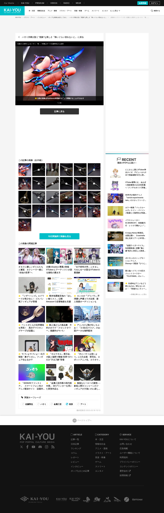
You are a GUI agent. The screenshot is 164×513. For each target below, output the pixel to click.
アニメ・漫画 (101, 448)
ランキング (76, 448)
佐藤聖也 (29, 404)
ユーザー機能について (130, 453)
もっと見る (114, 11)
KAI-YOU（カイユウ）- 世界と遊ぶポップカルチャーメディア (12, 10)
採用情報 (124, 475)
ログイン (154, 3)
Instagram (46, 447)
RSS (53, 447)
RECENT (128, 159)
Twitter (21, 447)
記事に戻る (59, 111)
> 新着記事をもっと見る (138, 294)
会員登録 (142, 3)
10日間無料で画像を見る (59, 236)
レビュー (75, 462)
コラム (74, 453)
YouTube (33, 447)
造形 (71, 404)
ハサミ (43, 404)
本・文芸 (99, 439)
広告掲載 (124, 448)
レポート (75, 457)
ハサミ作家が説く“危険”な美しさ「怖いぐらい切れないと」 (88, 17)
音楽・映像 (100, 457)
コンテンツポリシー (129, 466)
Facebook (27, 447)
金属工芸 (57, 404)
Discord (40, 447)
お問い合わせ (126, 444)
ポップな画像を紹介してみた (57, 17)
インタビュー (41, 17)
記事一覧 (75, 439)
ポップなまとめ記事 (80, 471)
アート (83, 404)
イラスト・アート (29, 17)
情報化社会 (100, 444)
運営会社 (124, 471)
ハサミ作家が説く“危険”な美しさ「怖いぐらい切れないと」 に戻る (53, 37)
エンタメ (99, 471)
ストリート (100, 466)
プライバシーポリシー (130, 462)
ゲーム (98, 462)
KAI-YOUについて (128, 439)
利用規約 (124, 457)
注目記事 (75, 444)
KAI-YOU (18, 17)
